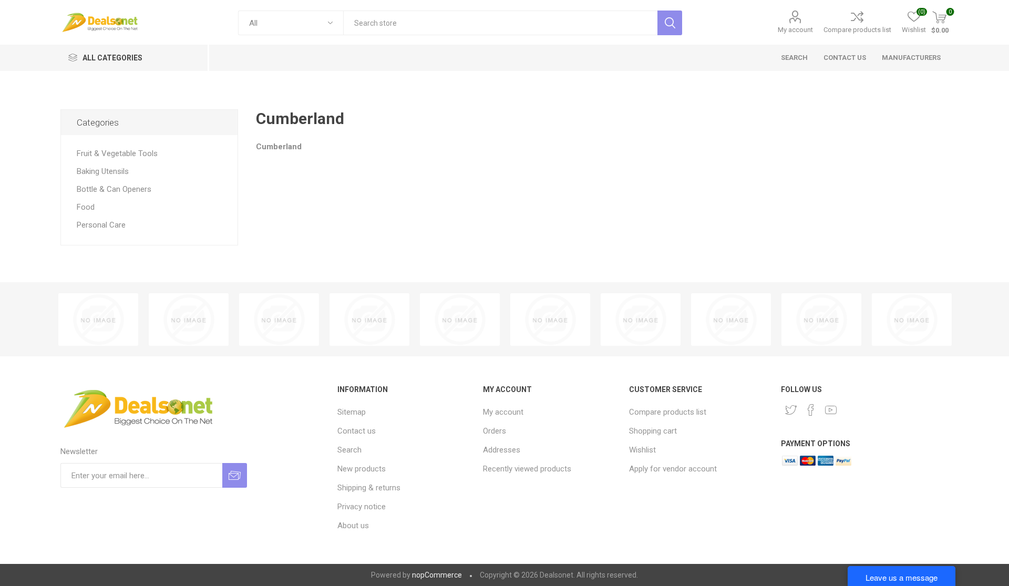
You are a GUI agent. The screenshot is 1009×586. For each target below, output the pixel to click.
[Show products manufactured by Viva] (189, 319)
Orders (494, 431)
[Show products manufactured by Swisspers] (731, 319)
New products (361, 469)
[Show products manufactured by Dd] (279, 319)
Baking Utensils (103, 171)
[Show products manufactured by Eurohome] (912, 319)
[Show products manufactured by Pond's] (460, 319)
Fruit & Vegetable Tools (117, 153)
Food (86, 207)
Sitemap (351, 412)
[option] (98, 319)
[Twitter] (791, 410)
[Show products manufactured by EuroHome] (641, 319)
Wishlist (642, 450)
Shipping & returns (368, 487)
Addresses (501, 450)
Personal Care (101, 225)
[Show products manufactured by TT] (98, 319)
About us (353, 525)
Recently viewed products (527, 469)
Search (349, 450)
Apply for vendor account (673, 469)
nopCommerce (437, 575)
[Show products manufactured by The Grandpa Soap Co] (821, 319)
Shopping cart (653, 431)
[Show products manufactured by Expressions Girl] (369, 319)
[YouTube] (830, 410)
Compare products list (857, 30)
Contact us (356, 431)
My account (795, 30)
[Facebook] (810, 410)
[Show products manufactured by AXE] (550, 319)
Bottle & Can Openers (114, 189)
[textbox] (500, 23)
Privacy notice (361, 506)
